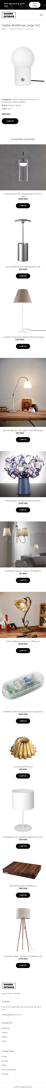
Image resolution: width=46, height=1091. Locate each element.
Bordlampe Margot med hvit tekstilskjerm (23, 571)
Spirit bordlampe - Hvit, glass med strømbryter (23, 430)
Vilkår (4, 1065)
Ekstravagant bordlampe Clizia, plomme (23, 501)
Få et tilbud (34, 5)
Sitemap (5, 1074)
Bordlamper (7, 102)
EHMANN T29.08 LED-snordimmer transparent (23, 711)
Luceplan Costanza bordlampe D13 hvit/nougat (23, 337)
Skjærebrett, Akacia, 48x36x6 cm (23, 886)
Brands (31, 99)
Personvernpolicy (9, 1069)
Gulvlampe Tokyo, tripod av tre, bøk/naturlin (23, 956)
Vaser (4, 1041)
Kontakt (5, 1061)
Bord (36, 99)
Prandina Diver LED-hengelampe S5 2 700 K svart (23, 195)
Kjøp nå (10, 121)
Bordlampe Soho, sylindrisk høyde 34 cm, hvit (23, 837)
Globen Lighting (19, 102)
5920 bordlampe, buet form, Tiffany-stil (23, 641)
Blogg (4, 1056)
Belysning (23, 99)
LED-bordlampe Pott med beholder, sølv (23, 267)
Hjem (4, 29)
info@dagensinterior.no (11, 1015)
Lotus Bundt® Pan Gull (23, 767)
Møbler (15, 99)
